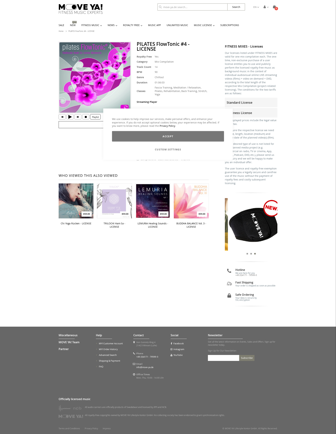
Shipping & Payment (109, 360)
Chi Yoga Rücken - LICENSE (76, 223)
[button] (256, 6)
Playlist (95, 117)
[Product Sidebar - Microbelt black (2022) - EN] (251, 224)
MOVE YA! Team (69, 342)
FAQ (101, 366)
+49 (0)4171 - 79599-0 (246, 275)
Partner (64, 349)
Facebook (178, 343)
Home (61, 31)
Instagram (178, 349)
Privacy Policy (167, 125)
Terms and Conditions (69, 428)
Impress (107, 428)
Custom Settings (168, 149)
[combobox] (192, 6)
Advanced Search (108, 355)
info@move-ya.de (144, 367)
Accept (168, 136)
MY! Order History (108, 349)
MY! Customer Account (111, 343)
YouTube (177, 355)
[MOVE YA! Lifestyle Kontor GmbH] (81, 9)
